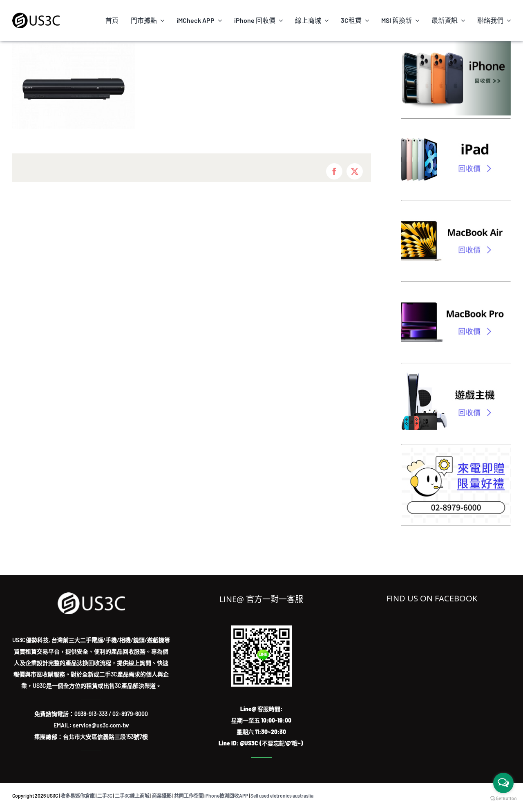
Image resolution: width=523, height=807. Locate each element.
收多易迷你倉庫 (77, 795)
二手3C (104, 795)
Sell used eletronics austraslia (281, 795)
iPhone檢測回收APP (226, 795)
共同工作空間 (188, 795)
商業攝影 (162, 795)
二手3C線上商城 (132, 795)
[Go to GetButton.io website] (503, 798)
